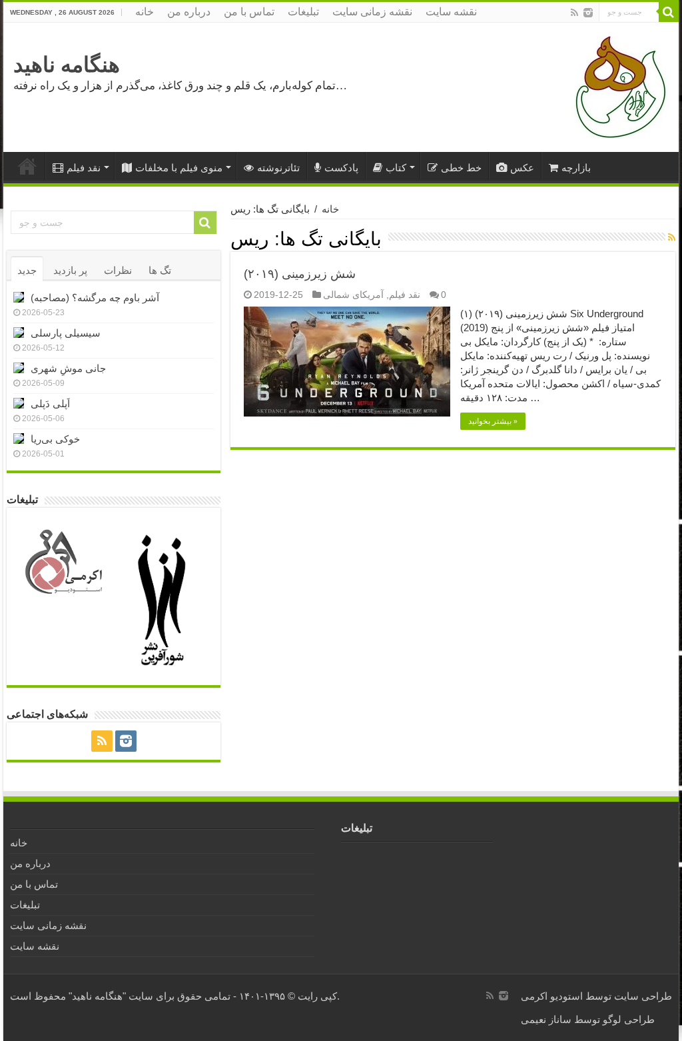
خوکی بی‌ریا (55, 439)
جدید (27, 270)
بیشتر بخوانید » (492, 421)
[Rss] (574, 13)
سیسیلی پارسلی (66, 333)
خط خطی (461, 167)
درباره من (188, 11)
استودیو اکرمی (552, 996)
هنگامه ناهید (66, 65)
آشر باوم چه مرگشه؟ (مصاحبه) (95, 297)
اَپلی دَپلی (50, 403)
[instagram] (588, 13)
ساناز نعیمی (546, 1019)
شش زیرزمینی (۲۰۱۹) (300, 274)
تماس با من (249, 11)
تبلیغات (303, 11)
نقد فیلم (84, 167)
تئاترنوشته (278, 167)
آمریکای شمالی (353, 294)
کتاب (396, 167)
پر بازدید (70, 270)
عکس (522, 167)
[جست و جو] (669, 12)
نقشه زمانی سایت (372, 11)
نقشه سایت (451, 11)
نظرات (118, 270)
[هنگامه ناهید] (617, 86)
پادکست (341, 167)
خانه (144, 11)
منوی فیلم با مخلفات (178, 167)
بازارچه (576, 167)
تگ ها (160, 270)
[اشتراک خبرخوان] (671, 237)
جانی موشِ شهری (68, 368)
